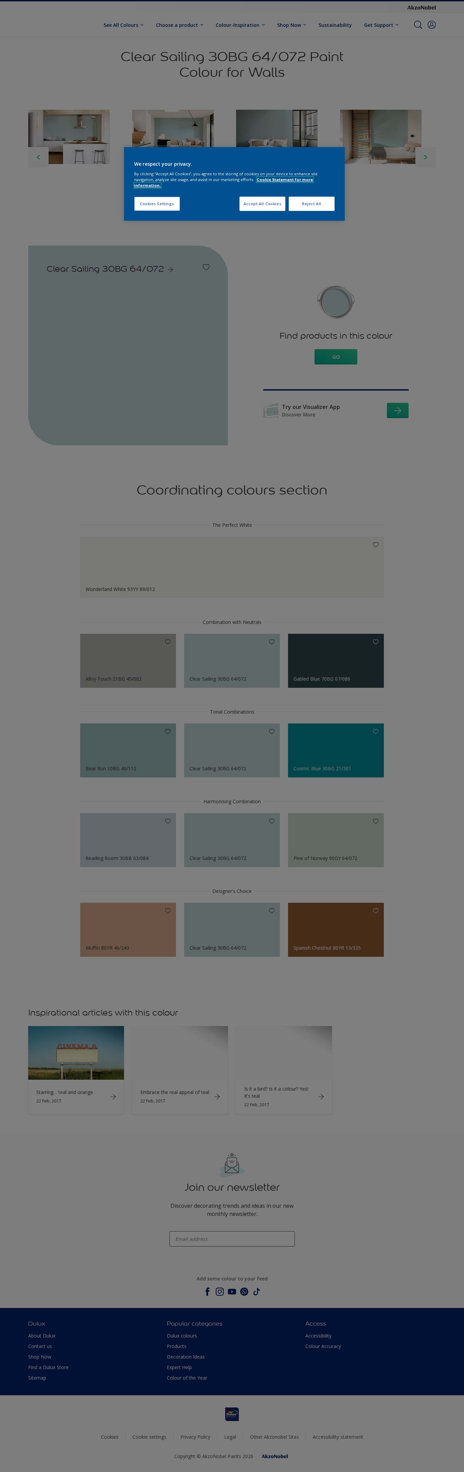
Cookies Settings (157, 203)
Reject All (311, 203)
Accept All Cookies (262, 203)
